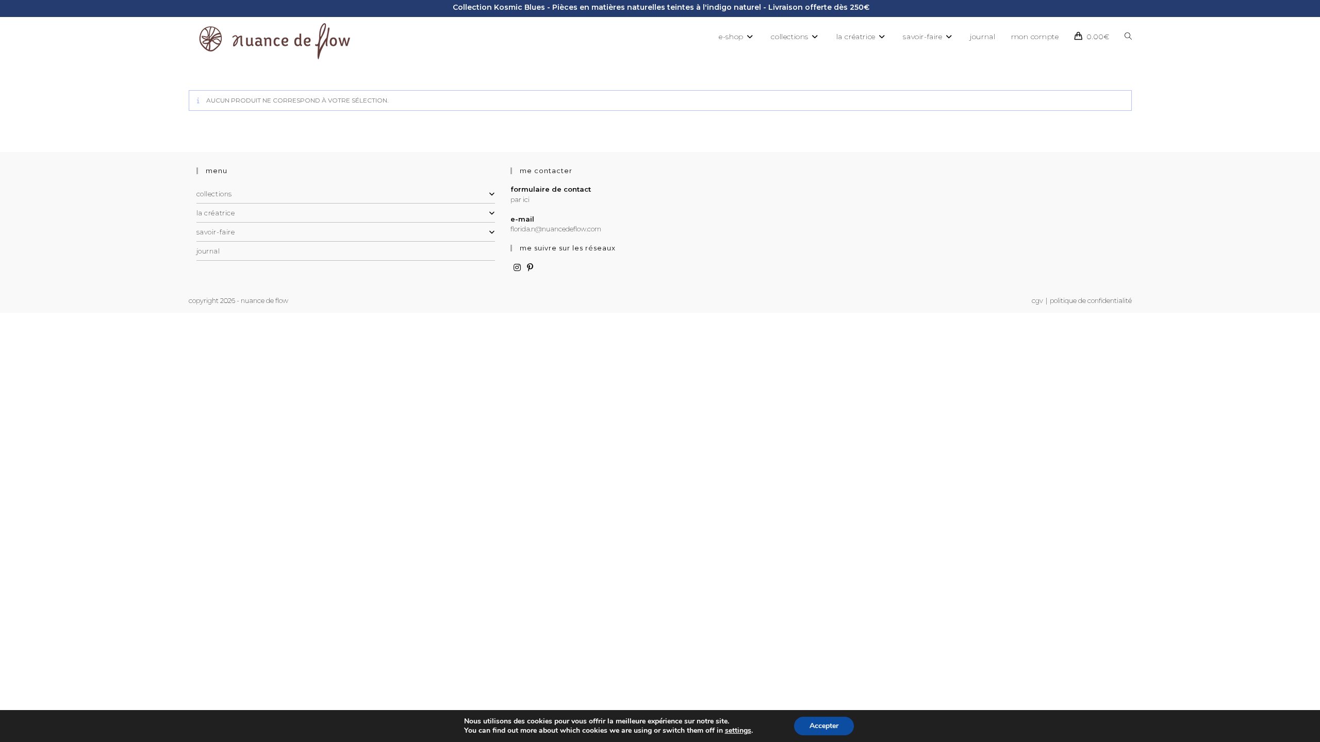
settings (738, 730)
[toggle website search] (1128, 37)
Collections (214, 194)
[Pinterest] (530, 268)
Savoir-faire (215, 232)
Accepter (824, 726)
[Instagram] (517, 268)
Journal (208, 251)
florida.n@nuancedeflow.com (555, 229)
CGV (1037, 300)
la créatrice (215, 213)
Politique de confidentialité (1091, 300)
